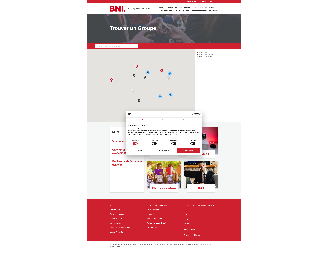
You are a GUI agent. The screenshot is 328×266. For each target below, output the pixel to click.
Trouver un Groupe (175, 8)
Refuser (139, 150)
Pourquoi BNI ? (161, 8)
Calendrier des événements (120, 227)
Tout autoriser (188, 150)
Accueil (112, 205)
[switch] (154, 143)
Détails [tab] (164, 119)
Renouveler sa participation (196, 11)
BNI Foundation (164, 188)
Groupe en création (205, 8)
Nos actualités (161, 11)
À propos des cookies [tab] (189, 119)
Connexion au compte (206, 2)
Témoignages (213, 11)
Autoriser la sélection (164, 150)
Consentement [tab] (138, 119)
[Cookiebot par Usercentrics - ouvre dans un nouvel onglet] (193, 114)
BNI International (192, 2)
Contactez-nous (190, 8)
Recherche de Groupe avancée (125, 162)
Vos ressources (115, 223)
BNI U (201, 188)
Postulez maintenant (176, 11)
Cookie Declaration (117, 232)
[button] (133, 91)
